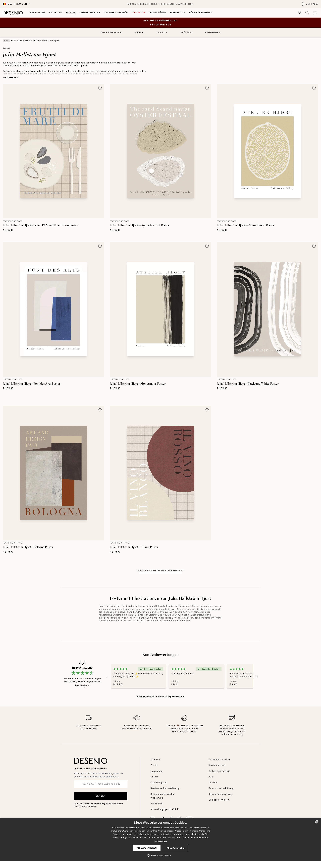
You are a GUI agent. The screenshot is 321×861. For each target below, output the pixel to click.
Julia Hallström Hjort (47, 40)
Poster (71, 12)
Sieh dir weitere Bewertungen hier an (160, 696)
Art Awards (156, 803)
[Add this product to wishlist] (100, 88)
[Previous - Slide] (106, 676)
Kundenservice (216, 765)
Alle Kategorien (110, 32)
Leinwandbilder (90, 12)
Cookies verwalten (218, 799)
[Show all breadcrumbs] (6, 40)
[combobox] (316, 821)
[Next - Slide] (257, 676)
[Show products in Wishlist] (307, 13)
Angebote (138, 12)
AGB (210, 776)
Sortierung (211, 32)
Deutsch (21, 4)
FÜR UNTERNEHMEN (200, 12)
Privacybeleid (160, 840)
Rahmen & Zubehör (116, 12)
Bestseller (37, 12)
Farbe (138, 32)
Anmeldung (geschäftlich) (165, 809)
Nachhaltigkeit (158, 782)
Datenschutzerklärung (94, 803)
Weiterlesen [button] (10, 77)
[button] (160, 855)
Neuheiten (55, 12)
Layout (161, 32)
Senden (100, 795)
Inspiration (177, 12)
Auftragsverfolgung (219, 771)
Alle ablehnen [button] (175, 847)
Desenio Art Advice (219, 759)
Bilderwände (157, 12)
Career (154, 776)
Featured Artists (23, 40)
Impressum (156, 771)
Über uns (155, 759)
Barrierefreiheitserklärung (165, 788)
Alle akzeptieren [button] (147, 847)
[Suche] (300, 12)
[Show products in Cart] (314, 13)
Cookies (213, 782)
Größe (185, 32)
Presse (154, 765)
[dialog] (160, 839)
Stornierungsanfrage (220, 794)
